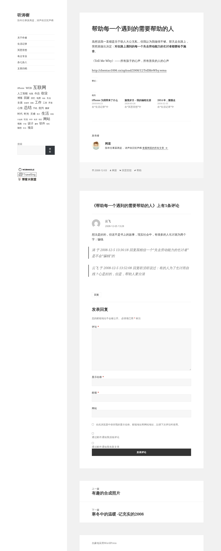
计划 (24, 124)
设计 (30, 123)
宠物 (32, 103)
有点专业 (22, 56)
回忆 (33, 98)
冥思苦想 (22, 50)
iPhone (20, 88)
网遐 (114, 170)
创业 (44, 93)
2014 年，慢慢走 (166, 100)
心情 (20, 108)
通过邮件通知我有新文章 (105, 446)
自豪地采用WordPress (104, 543)
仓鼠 (31, 93)
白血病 (19, 119)
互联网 (39, 87)
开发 (50, 102)
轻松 (48, 124)
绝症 (40, 119)
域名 (43, 98)
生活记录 (22, 43)
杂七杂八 (22, 62)
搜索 (19, 144)
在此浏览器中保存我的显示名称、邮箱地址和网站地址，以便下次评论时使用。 (138, 424)
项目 (30, 127)
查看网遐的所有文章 (153, 148)
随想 (19, 127)
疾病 (52, 114)
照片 (38, 114)
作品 (37, 93)
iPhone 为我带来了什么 (105, 100)
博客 (20, 98)
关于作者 (22, 37)
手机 (35, 108)
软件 (42, 123)
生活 (45, 113)
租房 (35, 119)
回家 (27, 98)
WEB (29, 88)
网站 (46, 118)
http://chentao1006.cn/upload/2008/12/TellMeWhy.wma (129, 70)
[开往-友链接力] (27, 174)
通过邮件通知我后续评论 (105, 437)
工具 (45, 102)
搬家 (47, 108)
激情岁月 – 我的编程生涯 (138, 100)
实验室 (26, 103)
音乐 (24, 128)
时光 (26, 113)
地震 (39, 98)
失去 (49, 98)
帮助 (139, 170)
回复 (96, 294)
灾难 (32, 113)
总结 (28, 107)
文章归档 (22, 68)
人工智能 (22, 93)
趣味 (36, 124)
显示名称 (98, 377)
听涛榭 (23, 15)
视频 (19, 123)
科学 (31, 119)
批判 (41, 108)
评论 (95, 326)
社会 (26, 119)
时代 (20, 113)
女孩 (20, 102)
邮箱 (95, 392)
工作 (38, 102)
